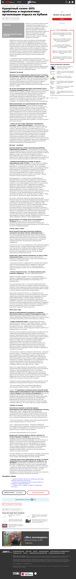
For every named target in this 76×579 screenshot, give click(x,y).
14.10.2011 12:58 (5, 6)
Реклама (35, 551)
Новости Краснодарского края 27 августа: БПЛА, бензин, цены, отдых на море (62, 34)
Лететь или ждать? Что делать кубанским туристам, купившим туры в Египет (15, 525)
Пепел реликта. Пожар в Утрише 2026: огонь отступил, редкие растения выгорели (62, 40)
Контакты (25, 553)
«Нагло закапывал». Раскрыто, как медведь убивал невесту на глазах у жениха (65, 92)
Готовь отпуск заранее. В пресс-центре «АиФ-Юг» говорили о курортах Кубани (27, 482)
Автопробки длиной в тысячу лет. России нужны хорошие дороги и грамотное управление (40, 521)
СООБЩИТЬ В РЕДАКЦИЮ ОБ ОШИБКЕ (57, 553)
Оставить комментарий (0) (38, 492)
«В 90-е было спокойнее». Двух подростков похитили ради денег (64, 77)
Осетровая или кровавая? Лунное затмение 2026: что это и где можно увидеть (62, 58)
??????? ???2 (53, 98)
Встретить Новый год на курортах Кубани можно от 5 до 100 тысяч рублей (40, 516)
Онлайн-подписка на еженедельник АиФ (59, 551)
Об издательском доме (18, 551)
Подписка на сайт (17, 553)
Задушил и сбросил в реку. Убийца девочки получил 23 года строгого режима (62, 52)
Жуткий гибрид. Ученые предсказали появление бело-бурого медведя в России (65, 82)
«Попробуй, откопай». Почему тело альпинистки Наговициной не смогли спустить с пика (65, 67)
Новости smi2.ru (7, 546)
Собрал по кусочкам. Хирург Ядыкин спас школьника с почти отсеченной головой (65, 72)
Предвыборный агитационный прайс (38, 553)
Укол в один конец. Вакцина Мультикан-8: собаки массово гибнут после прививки (62, 46)
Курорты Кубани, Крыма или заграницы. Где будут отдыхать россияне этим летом (27, 479)
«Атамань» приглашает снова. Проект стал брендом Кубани (15, 520)
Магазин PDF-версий (43, 551)
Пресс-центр (28, 551)
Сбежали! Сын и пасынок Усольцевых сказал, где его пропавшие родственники (65, 87)
